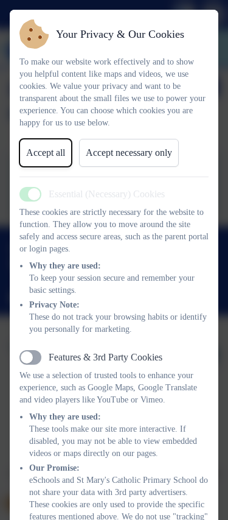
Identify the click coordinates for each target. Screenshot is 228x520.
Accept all (45, 152)
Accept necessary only (129, 152)
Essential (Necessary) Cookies (107, 194)
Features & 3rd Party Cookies (105, 357)
